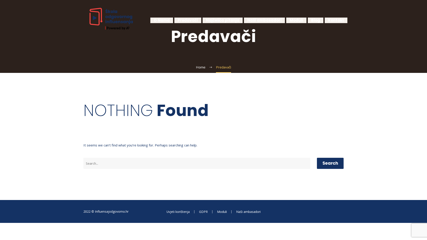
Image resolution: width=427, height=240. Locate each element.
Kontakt (336, 20)
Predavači (188, 20)
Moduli (296, 20)
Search (330, 163)
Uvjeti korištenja (178, 211)
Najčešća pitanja (222, 20)
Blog (315, 20)
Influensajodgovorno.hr (112, 211)
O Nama (162, 20)
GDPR (203, 211)
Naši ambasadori (264, 20)
